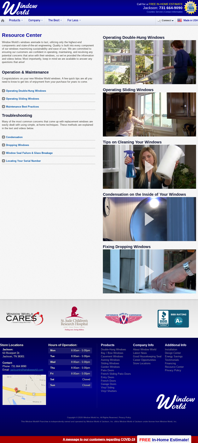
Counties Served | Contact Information (165, 12)
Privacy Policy (173, 370)
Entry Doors (107, 377)
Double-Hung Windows (113, 349)
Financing (170, 363)
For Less (72, 20)
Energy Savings (174, 356)
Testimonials (172, 359)
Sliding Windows (110, 363)
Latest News (140, 353)
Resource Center (174, 366)
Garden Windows (110, 366)
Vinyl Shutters (109, 391)
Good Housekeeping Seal (147, 356)
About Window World (144, 349)
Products (14, 20)
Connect (166, 20)
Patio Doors (107, 370)
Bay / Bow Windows (112, 353)
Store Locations (142, 363)
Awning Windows (110, 359)
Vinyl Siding (107, 387)
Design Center (173, 353)
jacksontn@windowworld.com (26, 369)
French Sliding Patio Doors (116, 373)
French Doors (108, 380)
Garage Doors (108, 384)
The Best (53, 20)
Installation (171, 349)
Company (34, 20)
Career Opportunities (144, 359)
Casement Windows (112, 356)
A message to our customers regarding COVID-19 (99, 439)
